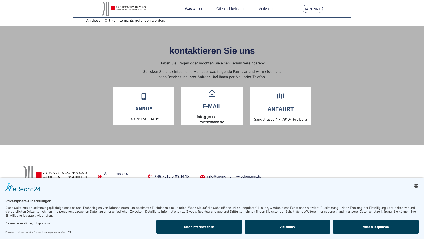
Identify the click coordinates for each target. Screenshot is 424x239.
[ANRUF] (143, 96)
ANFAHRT (280, 109)
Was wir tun (194, 9)
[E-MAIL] (212, 93)
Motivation (266, 9)
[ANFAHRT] (280, 96)
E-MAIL (212, 106)
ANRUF (143, 109)
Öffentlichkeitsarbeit (231, 9)
